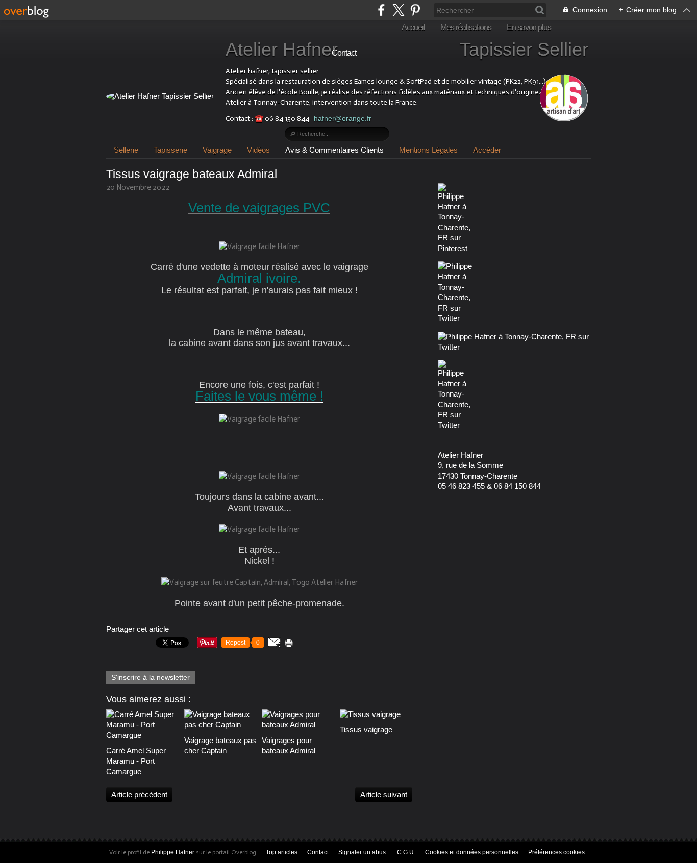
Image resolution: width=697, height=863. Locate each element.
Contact (344, 52)
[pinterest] (415, 10)
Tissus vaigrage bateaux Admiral (191, 174)
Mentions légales (428, 149)
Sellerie (126, 149)
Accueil (413, 27)
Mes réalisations (465, 27)
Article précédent (139, 794)
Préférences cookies (556, 852)
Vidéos (258, 149)
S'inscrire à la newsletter (150, 677)
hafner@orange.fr (342, 118)
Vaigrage (217, 149)
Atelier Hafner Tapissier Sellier (407, 49)
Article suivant (383, 794)
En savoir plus (529, 27)
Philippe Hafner (172, 852)
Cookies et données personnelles (471, 852)
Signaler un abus (362, 852)
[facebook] (381, 10)
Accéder (487, 149)
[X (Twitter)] (398, 10)
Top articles (281, 852)
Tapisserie (170, 149)
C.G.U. (406, 852)
